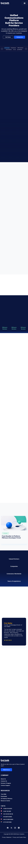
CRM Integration (20, 47)
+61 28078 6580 (7, 816)
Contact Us (4, 781)
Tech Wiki (3, 794)
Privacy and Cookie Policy (19, 837)
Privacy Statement (6, 837)
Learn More (14, 402)
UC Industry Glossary (6, 798)
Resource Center (5, 800)
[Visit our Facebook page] (8, 828)
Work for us (6, 769)
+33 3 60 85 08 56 (8, 814)
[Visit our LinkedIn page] (19, 828)
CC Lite (14, 49)
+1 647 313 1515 (7, 811)
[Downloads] (7, 281)
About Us (3, 779)
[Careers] (21, 288)
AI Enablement (13, 47)
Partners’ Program (6, 783)
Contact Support (5, 785)
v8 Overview (7, 47)
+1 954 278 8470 (7, 808)
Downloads (4, 796)
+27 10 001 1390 (7, 822)
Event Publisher (9, 49)
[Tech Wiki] (21, 281)
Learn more (14, 372)
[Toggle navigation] (24, 3)
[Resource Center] (7, 288)
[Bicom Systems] (5, 3)
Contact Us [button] (20, 37)
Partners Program (14, 617)
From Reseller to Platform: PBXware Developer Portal (11, 537)
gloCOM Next (19, 49)
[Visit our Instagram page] (15, 828)
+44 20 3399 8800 (8, 819)
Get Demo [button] (8, 37)
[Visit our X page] (11, 828)
